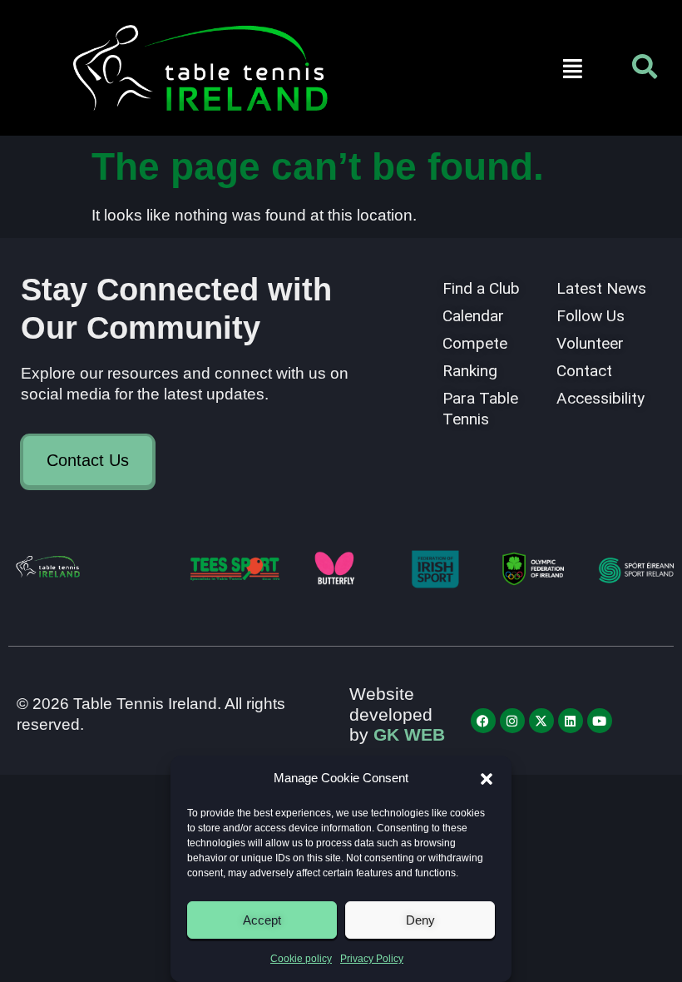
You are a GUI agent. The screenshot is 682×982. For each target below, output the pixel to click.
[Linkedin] (570, 720)
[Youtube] (599, 720)
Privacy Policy (371, 959)
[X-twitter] (541, 720)
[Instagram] (512, 720)
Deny (420, 920)
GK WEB (409, 734)
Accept (262, 920)
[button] (486, 779)
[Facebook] (483, 720)
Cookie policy (301, 959)
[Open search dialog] (644, 70)
